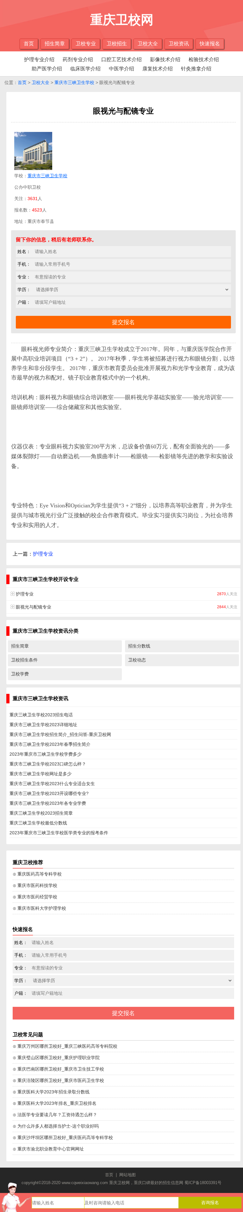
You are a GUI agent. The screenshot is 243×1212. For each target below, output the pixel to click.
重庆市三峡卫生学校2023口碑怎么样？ (47, 763)
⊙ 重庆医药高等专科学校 (37, 873)
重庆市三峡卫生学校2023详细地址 (43, 724)
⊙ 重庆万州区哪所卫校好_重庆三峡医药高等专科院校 (65, 1046)
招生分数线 (139, 645)
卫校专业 (86, 43)
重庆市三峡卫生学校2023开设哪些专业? (49, 793)
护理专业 (43, 554)
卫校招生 (117, 43)
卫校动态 (137, 659)
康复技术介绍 (157, 68)
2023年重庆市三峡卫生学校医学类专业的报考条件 (58, 832)
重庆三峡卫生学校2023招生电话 (41, 714)
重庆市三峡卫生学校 (74, 82)
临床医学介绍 (85, 68)
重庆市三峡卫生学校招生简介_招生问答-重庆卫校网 (60, 734)
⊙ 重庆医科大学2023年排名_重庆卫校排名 (55, 1103)
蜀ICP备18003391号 (202, 1182)
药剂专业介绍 (78, 59)
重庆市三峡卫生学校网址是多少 (40, 773)
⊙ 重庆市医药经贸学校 (35, 896)
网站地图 (127, 1174)
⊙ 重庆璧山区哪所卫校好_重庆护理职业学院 (56, 1057)
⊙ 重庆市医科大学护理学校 (39, 908)
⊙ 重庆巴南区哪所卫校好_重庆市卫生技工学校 (58, 1069)
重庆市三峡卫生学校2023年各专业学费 (47, 803)
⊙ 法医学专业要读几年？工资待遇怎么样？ (55, 1114)
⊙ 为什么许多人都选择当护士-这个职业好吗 (56, 1126)
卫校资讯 (179, 43)
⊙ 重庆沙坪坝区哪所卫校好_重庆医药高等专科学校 (63, 1137)
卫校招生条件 (24, 659)
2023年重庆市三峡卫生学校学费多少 (45, 754)
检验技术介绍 (204, 59)
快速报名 (210, 43)
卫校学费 (20, 673)
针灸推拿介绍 (196, 68)
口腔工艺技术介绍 (121, 59)
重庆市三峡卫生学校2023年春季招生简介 (49, 744)
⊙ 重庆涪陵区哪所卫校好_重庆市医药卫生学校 (58, 1080)
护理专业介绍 (39, 59)
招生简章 (55, 43)
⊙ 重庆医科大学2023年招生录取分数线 (51, 1091)
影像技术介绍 (165, 59)
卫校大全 (148, 43)
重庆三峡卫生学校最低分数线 (38, 822)
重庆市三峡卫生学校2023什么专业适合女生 (52, 783)
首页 (29, 43)
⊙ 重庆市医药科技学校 (35, 885)
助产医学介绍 (47, 68)
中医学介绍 (121, 68)
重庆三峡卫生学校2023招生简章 (41, 813)
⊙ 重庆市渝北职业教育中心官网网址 (48, 1148)
